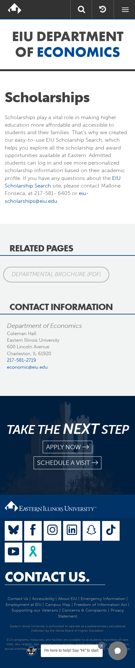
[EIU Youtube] (13, 552)
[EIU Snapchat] (91, 531)
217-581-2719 (21, 360)
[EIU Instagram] (52, 531)
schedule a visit (63, 462)
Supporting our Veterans (35, 610)
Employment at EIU (23, 604)
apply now (63, 447)
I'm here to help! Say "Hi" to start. (71, 650)
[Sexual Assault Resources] (33, 552)
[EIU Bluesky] (13, 531)
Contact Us (18, 598)
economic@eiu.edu (27, 367)
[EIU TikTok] (111, 531)
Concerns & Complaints (84, 610)
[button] (117, 650)
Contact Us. (47, 577)
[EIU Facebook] (33, 531)
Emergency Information (103, 598)
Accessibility (43, 598)
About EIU (67, 598)
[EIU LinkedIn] (72, 531)
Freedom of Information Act (100, 604)
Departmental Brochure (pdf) (56, 274)
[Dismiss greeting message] (101, 645)
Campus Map (57, 604)
